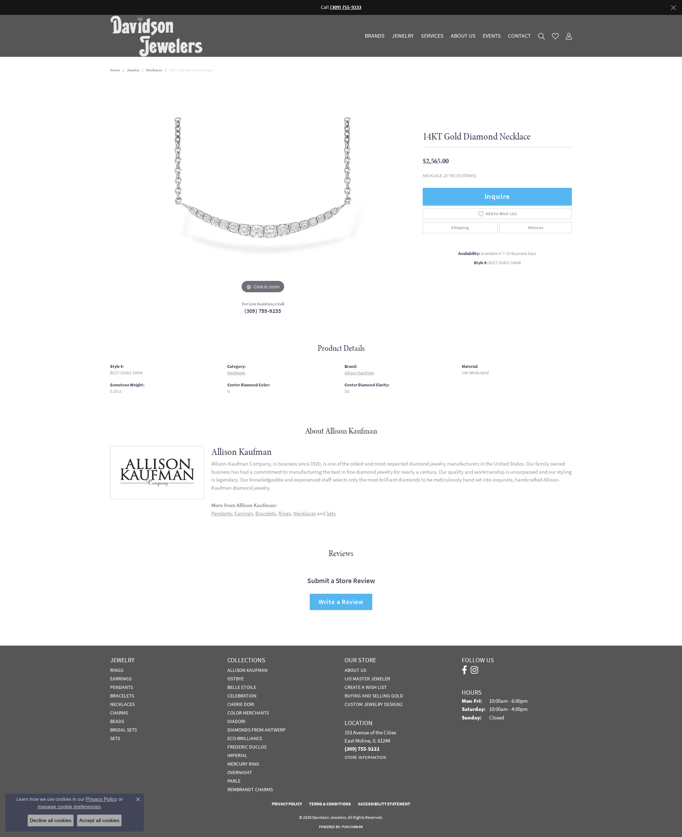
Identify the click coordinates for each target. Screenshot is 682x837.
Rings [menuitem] (116, 670)
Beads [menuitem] (117, 721)
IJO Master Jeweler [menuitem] (367, 678)
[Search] (541, 36)
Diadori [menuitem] (236, 721)
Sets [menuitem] (115, 738)
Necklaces (154, 70)
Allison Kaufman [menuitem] (247, 670)
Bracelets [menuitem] (122, 695)
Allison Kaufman (359, 373)
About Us (463, 36)
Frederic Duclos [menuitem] (246, 746)
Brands (375, 36)
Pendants (221, 513)
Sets (331, 513)
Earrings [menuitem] (120, 678)
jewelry (133, 70)
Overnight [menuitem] (239, 772)
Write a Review (341, 601)
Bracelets (265, 513)
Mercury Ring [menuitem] (243, 763)
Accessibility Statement (384, 804)
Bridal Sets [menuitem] (123, 729)
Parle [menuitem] (233, 780)
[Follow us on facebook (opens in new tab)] (464, 670)
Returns (535, 227)
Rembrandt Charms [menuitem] (250, 789)
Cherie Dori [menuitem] (240, 704)
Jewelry (403, 36)
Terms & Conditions (330, 804)
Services (432, 36)
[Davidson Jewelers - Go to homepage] (158, 36)
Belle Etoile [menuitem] (241, 687)
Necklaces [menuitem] (122, 704)
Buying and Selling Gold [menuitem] (374, 695)
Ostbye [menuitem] (235, 678)
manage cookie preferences (69, 806)
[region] (262, 188)
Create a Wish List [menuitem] (366, 687)
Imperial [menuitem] (237, 755)
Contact (519, 36)
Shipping (460, 227)
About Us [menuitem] (355, 670)
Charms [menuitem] (119, 712)
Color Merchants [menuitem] (248, 712)
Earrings (243, 513)
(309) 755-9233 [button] (345, 7)
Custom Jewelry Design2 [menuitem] (373, 704)
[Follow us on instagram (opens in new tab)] (474, 670)
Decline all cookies (50, 820)
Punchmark (352, 827)
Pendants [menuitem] (121, 687)
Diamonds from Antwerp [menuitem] (256, 729)
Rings (284, 513)
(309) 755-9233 (262, 311)
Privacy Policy (287, 804)
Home (115, 70)
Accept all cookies (99, 820)
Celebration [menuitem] (241, 695)
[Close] (673, 7)
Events (492, 36)
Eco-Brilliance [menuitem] (244, 738)
